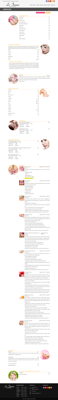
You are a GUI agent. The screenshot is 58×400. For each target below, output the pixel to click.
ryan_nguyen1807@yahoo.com (36, 393)
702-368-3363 (34, 391)
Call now (48, 12)
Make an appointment (41, 12)
